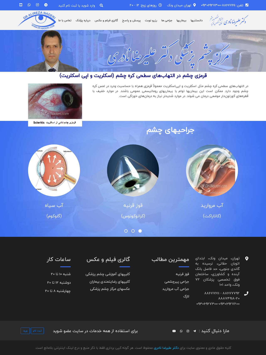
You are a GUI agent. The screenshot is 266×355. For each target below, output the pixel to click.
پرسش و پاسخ (131, 20)
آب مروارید (212, 205)
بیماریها (181, 20)
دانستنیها (197, 20)
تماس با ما (64, 20)
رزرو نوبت (151, 20)
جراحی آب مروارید (175, 289)
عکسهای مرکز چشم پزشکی (110, 289)
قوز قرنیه (133, 205)
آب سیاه (54, 205)
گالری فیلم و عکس (106, 20)
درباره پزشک (83, 20)
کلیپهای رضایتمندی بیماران (110, 281)
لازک (186, 296)
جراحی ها (166, 20)
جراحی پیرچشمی (177, 281)
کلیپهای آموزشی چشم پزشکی (108, 274)
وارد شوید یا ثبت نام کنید (76, 5)
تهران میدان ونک (179, 5)
